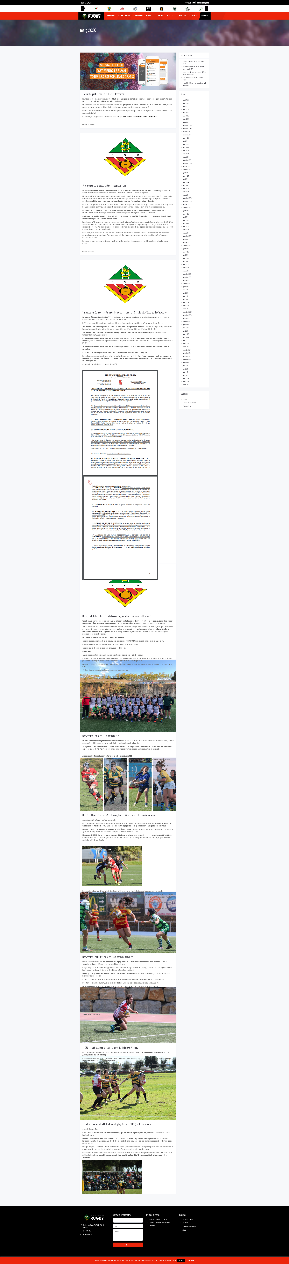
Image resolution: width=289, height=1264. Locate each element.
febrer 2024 (186, 191)
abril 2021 (185, 299)
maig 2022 (186, 258)
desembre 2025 (187, 125)
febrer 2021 (186, 305)
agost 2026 (186, 100)
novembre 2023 (187, 201)
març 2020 (186, 340)
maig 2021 (186, 296)
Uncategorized (187, 406)
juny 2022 (185, 255)
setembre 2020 (187, 321)
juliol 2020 (186, 327)
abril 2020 (186, 337)
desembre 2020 (187, 312)
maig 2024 (186, 182)
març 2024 (186, 188)
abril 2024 (186, 185)
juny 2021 (185, 293)
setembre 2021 (187, 283)
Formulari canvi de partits (189, 1226)
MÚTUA (160, 15)
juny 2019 (185, 369)
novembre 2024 (187, 163)
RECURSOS (150, 15)
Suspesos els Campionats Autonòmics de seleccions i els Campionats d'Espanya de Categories (124, 312)
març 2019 (186, 378)
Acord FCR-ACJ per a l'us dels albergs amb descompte (194, 84)
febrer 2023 (186, 229)
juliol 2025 (186, 138)
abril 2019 (185, 375)
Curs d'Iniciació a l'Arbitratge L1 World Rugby (193, 78)
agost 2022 (186, 248)
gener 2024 (186, 195)
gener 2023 (186, 233)
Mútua (184, 1230)
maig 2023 (186, 220)
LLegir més (190, 1260)
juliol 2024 (186, 176)
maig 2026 (186, 109)
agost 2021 (186, 286)
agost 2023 (186, 210)
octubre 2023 (186, 204)
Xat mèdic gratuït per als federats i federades (103, 94)
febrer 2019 (186, 381)
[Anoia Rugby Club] (85, 8)
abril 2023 (186, 223)
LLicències (185, 1222)
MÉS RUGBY (171, 15)
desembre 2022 (187, 236)
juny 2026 (185, 106)
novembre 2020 (187, 315)
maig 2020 (186, 334)
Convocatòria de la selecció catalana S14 (100, 736)
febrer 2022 (186, 267)
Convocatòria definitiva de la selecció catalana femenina (107, 957)
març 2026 (186, 116)
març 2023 (186, 226)
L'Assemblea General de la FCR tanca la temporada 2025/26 (193, 67)
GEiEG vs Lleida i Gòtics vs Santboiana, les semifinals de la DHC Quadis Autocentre (119, 815)
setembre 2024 (187, 169)
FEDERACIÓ (110, 15)
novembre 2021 (187, 277)
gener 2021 (186, 308)
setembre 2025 (187, 135)
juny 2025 (185, 141)
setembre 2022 (187, 245)
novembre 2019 (187, 353)
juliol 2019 (186, 365)
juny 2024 (185, 179)
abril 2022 (186, 261)
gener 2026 (186, 122)
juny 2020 (185, 331)
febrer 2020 (186, 343)
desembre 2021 (187, 274)
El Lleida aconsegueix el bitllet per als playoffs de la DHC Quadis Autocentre (116, 1124)
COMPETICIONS (124, 15)
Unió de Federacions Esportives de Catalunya (159, 1223)
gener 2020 (186, 346)
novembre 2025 (187, 128)
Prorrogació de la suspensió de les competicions (104, 185)
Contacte (205, 15)
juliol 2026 (186, 103)
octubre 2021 (186, 280)
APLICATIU (193, 15)
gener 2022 (186, 271)
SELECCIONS (138, 15)
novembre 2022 (187, 239)
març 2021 (186, 302)
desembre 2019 (187, 350)
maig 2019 (186, 372)
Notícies (84, 125)
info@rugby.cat (88, 1234)
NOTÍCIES (182, 15)
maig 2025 (186, 144)
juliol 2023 (186, 214)
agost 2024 (186, 172)
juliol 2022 (186, 252)
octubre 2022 (186, 242)
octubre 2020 (186, 318)
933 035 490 (87, 1230)
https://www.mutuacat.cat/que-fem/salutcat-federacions (137, 116)
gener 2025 (186, 157)
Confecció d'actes (187, 1219)
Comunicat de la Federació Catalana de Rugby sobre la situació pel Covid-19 (116, 616)
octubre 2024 (186, 166)
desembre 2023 (187, 198)
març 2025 (186, 150)
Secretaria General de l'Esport (158, 1219)
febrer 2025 (186, 154)
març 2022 (186, 264)
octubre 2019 (186, 356)
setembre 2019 (187, 359)
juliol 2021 (186, 290)
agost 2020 (186, 324)
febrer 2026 (186, 119)
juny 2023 (185, 217)
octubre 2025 (186, 131)
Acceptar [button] (181, 1260)
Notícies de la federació (189, 402)
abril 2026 (186, 112)
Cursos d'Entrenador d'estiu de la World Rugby (193, 62)
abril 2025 (186, 147)
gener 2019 (186, 384)
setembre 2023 (187, 207)
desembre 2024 (187, 160)
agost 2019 (186, 362)
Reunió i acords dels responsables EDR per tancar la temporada (194, 73)
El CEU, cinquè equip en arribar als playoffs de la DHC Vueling (110, 1047)
